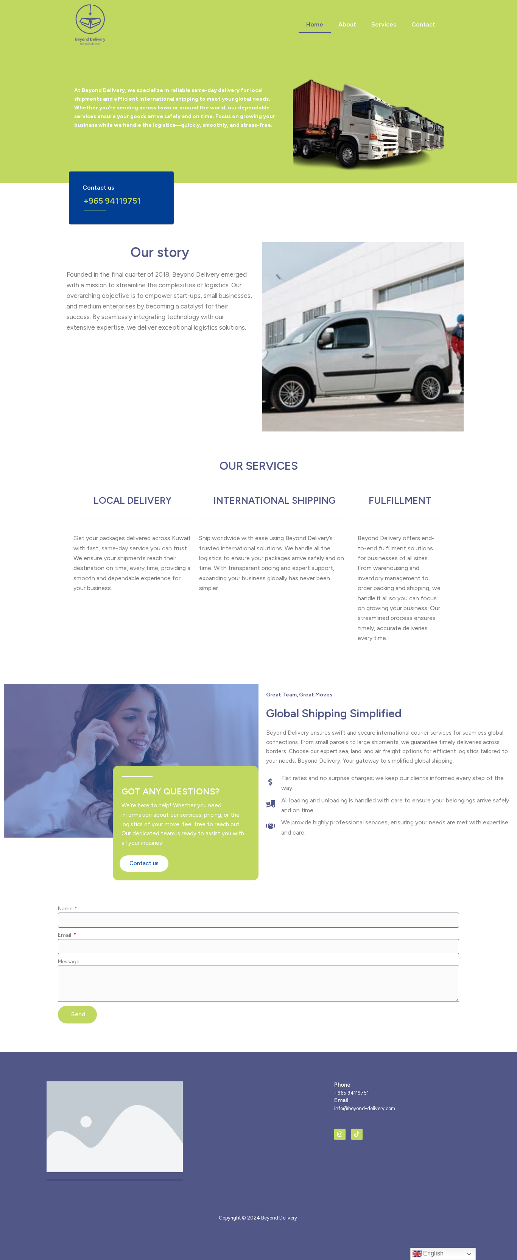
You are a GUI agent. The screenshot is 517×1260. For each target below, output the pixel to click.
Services (383, 24)
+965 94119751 (112, 201)
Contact (423, 24)
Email (65, 935)
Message (68, 961)
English (433, 1253)
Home (314, 24)
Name (65, 908)
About (347, 24)
